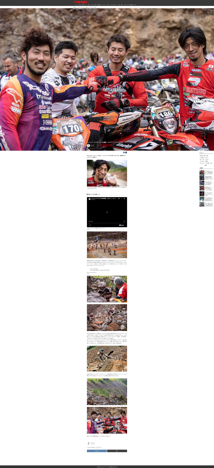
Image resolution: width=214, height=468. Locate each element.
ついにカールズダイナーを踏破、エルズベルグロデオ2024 (105, 142)
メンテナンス (202, 161)
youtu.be (88, 229)
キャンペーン (202, 159)
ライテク (207, 159)
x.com (88, 273)
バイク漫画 (202, 157)
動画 (204, 155)
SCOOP (201, 155)
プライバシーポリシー (104, 466)
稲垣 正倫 (92, 146)
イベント (206, 157)
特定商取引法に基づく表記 (113, 466)
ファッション (202, 163)
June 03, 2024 (106, 270)
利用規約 (98, 466)
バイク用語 (207, 163)
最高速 (207, 161)
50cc (211, 163)
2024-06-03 (93, 442)
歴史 (207, 155)
